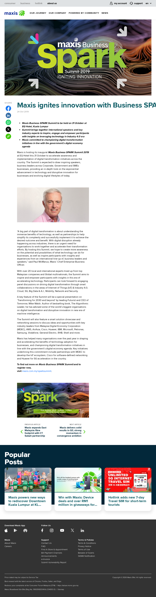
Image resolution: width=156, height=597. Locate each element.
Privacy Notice (84, 546)
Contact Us (46, 543)
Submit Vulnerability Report (53, 562)
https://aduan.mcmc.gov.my (67, 585)
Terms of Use (84, 549)
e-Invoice (45, 559)
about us (52, 3)
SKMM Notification (86, 556)
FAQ (43, 546)
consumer (10, 3)
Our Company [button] (57, 13)
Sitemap (61, 589)
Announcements (49, 556)
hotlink (39, 3)
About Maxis (10, 543)
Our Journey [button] (38, 13)
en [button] (147, 3)
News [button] (105, 13)
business (25, 3)
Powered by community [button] (84, 13)
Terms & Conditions (87, 543)
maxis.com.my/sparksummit (36, 371)
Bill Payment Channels (51, 553)
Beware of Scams (86, 553)
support (138, 3)
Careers (8, 546)
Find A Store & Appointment (54, 549)
